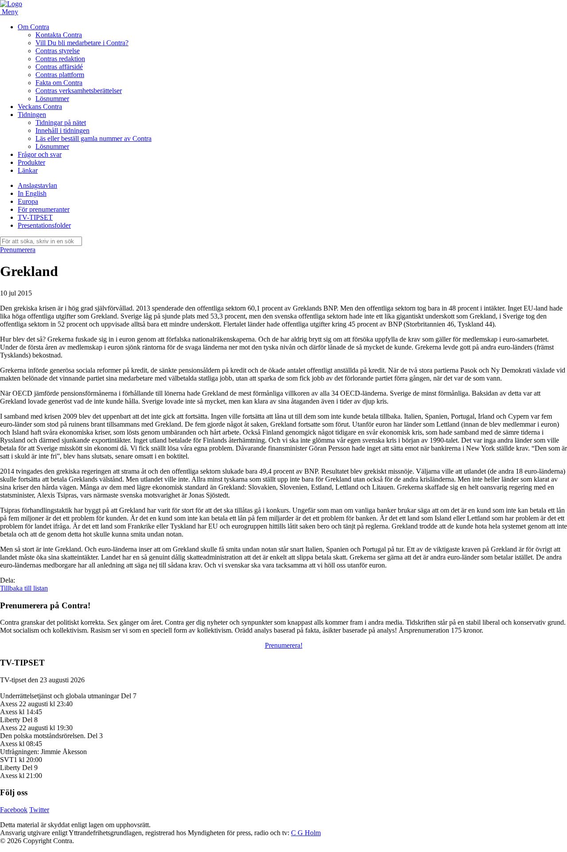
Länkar (28, 170)
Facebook (13, 809)
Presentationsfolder (44, 225)
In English (32, 193)
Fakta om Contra (58, 82)
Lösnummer (52, 98)
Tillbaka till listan (24, 588)
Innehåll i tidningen (62, 130)
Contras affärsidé (59, 66)
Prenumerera (17, 249)
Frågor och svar (40, 154)
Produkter (31, 162)
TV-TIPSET (35, 217)
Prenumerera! (284, 645)
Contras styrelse (57, 50)
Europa (28, 201)
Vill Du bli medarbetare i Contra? (81, 43)
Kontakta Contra (58, 35)
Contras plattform (59, 74)
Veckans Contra (40, 106)
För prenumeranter (44, 209)
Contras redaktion (60, 58)
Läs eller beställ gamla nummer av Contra (93, 138)
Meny (10, 12)
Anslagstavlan (37, 185)
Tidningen (32, 114)
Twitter (39, 809)
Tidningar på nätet (60, 122)
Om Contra (33, 27)
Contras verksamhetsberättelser (78, 90)
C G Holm (306, 832)
